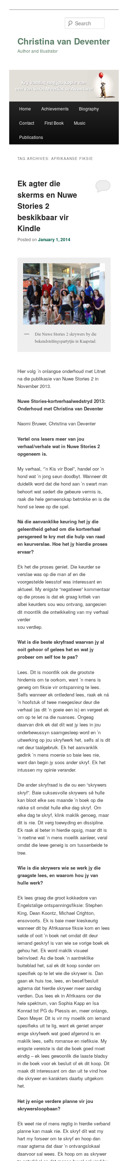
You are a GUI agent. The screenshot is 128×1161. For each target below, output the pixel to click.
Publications (31, 137)
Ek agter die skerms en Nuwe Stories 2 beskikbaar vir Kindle (47, 205)
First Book (54, 123)
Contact (26, 123)
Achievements (55, 108)
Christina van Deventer (63, 41)
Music (79, 123)
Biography (89, 108)
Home (25, 108)
